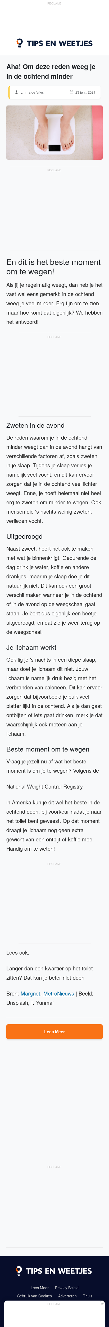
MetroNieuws (58, 993)
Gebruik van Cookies (34, 1295)
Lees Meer (54, 1032)
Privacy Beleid (67, 1287)
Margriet (30, 993)
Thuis (87, 1295)
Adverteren (67, 1295)
